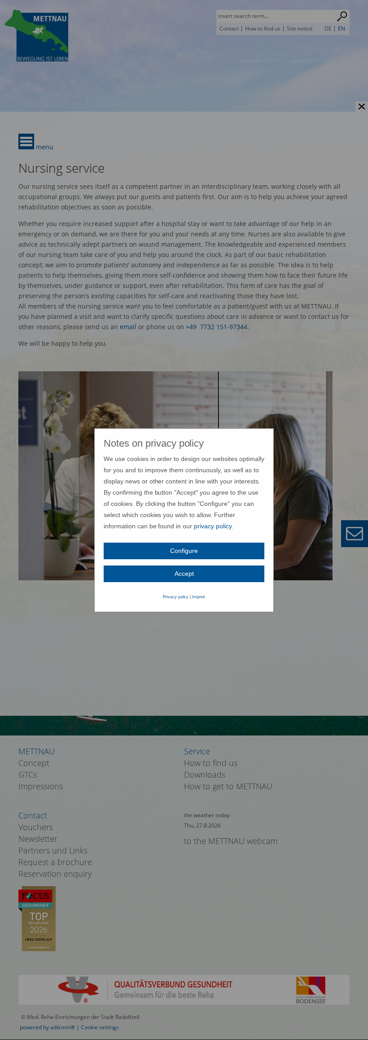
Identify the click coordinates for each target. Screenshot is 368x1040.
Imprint (198, 597)
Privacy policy (176, 597)
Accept (184, 573)
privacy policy (213, 526)
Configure (184, 550)
